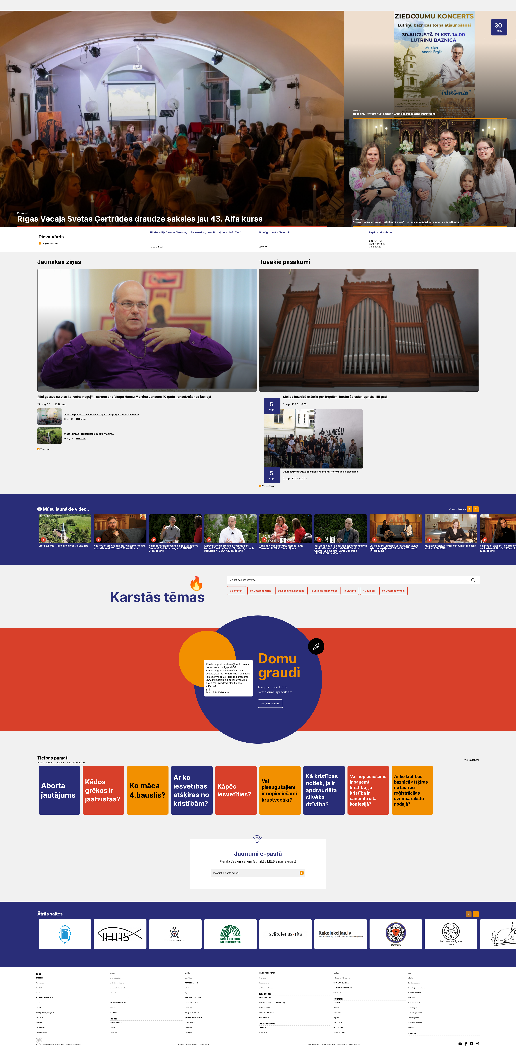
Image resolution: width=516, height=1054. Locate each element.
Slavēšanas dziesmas (414, 983)
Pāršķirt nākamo (270, 703)
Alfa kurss (262, 978)
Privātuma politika (313, 1044)
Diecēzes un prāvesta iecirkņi (119, 998)
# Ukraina (350, 590)
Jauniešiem (188, 1027)
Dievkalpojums (265, 998)
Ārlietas (114, 973)
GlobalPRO (195, 1044)
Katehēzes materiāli (414, 1003)
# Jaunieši (369, 590)
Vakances (337, 993)
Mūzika (410, 978)
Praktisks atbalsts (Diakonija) (272, 1003)
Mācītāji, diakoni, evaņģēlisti (45, 1013)
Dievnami (113, 1013)
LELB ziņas (357, 219)
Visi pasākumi (268, 486)
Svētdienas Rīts (414, 993)
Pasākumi (22, 213)
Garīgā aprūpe (116, 978)
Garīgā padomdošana (191, 1003)
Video (409, 973)
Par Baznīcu (40, 983)
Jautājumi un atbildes (266, 988)
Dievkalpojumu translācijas (416, 988)
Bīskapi (38, 1003)
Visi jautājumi (471, 760)
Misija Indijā (264, 1018)
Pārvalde (40, 1018)
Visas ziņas (45, 449)
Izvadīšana (188, 978)
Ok (477, 580)
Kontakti (114, 1008)
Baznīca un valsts (41, 993)
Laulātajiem (188, 1032)
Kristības (113, 1027)
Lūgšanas (336, 1018)
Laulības (187, 973)
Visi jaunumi (263, 1032)
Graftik (207, 1044)
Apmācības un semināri (343, 988)
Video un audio (339, 1032)
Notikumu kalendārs (342, 983)
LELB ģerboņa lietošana (415, 1013)
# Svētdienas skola (393, 590)
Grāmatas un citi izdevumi (342, 978)
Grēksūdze (188, 1008)
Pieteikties (303, 873)
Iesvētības (113, 1032)
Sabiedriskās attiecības (119, 988)
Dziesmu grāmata (413, 1018)
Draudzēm (412, 998)
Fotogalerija (339, 1027)
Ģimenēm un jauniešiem (194, 1018)
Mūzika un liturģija (118, 983)
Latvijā (187, 988)
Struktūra (39, 1023)
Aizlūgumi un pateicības (192, 1013)
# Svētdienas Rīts (260, 590)
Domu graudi (338, 1023)
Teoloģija (114, 993)
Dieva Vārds (337, 1013)
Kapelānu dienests (266, 1013)
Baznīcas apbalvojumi (415, 1023)
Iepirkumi (411, 1027)
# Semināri (236, 590)
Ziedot (412, 1033)
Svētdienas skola (190, 1023)
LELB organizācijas (118, 1003)
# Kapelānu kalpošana (291, 590)
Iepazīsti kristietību (267, 973)
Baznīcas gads (412, 1008)
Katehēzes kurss (264, 983)
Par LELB (39, 988)
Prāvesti (38, 1008)
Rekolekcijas (264, 1008)
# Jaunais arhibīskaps (324, 590)
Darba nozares (40, 1027)
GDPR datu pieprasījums (327, 1044)
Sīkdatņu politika (342, 1044)
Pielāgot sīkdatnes (354, 1044)
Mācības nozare (42, 1032)
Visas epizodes (457, 509)
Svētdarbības (116, 1023)
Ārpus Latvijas (189, 993)
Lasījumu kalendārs (50, 243)
